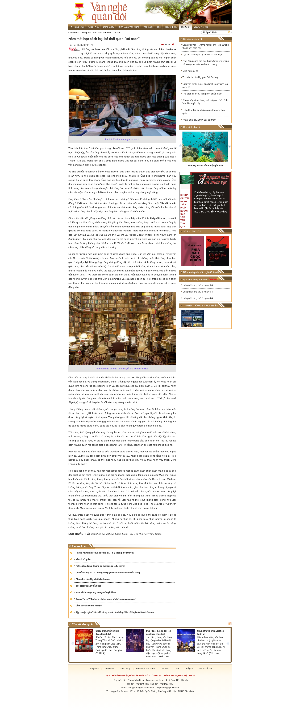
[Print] (173, 44)
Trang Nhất (78, 27)
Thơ (159, 27)
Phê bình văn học (102, 32)
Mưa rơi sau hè (190, 71)
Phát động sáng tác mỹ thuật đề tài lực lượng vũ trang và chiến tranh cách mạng (205, 63)
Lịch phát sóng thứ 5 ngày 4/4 (197, 298)
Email (167, 44)
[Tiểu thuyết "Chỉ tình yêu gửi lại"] (192, 251)
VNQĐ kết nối (201, 27)
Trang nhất (93, 668)
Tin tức (116, 32)
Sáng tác (86, 32)
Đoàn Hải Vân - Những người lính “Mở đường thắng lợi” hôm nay (205, 46)
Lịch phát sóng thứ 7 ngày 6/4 (197, 285)
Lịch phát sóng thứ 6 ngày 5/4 (197, 291)
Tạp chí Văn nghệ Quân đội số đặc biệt (202, 54)
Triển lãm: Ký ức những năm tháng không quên (203, 112)
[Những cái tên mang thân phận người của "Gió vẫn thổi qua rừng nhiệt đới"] (187, 179)
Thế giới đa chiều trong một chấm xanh (202, 93)
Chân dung (73, 32)
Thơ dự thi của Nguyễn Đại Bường (200, 77)
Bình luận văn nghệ (128, 27)
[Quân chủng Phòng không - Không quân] (192, 318)
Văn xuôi (148, 27)
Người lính (171, 27)
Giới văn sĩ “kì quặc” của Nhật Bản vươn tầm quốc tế (205, 86)
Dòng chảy (108, 27)
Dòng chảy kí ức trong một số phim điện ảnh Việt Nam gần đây (204, 102)
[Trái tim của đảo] (218, 251)
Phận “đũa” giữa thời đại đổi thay (199, 119)
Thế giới (185, 27)
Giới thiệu (93, 27)
